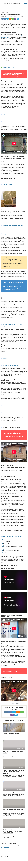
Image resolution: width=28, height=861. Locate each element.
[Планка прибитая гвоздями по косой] (14, 411)
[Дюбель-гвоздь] (14, 113)
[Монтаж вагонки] (14, 296)
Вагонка (15, 16)
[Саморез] (14, 120)
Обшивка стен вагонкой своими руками (13, 751)
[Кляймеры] (14, 356)
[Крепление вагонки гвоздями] (14, 404)
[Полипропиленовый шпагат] (14, 232)
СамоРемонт (12, 2)
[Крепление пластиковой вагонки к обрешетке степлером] (14, 323)
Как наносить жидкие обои (11, 792)
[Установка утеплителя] (14, 182)
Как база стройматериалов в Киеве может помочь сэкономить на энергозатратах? (14, 831)
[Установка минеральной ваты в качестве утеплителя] (14, 197)
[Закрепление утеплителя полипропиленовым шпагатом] (14, 224)
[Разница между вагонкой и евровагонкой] (14, 534)
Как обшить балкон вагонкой (12, 733)
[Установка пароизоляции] (14, 65)
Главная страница (4, 12)
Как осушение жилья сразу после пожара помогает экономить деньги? (13, 772)
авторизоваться (5, 847)
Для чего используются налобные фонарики (14, 810)
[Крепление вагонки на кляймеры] (14, 363)
